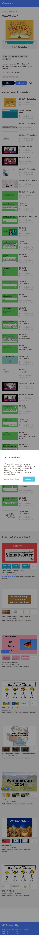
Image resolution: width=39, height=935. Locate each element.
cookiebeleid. (9, 474)
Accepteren (29, 479)
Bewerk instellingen (12, 479)
